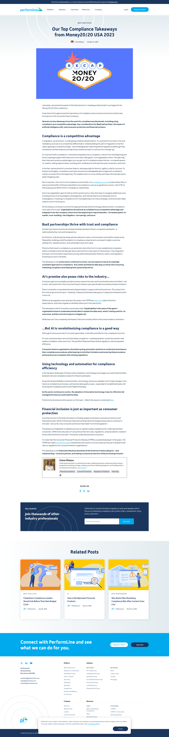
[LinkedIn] (60, 475)
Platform (50, 9)
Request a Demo (140, 9)
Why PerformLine (69, 668)
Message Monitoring (93, 688)
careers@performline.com (28, 683)
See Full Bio (82, 468)
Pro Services (68, 694)
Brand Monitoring (69, 674)
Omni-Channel (68, 676)
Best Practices (84, 23)
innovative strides (62, 442)
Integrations (68, 688)
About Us (67, 706)
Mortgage (113, 679)
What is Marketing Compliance (92, 710)
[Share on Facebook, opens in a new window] (80, 491)
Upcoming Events (116, 715)
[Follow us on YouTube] (31, 664)
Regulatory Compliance (71, 671)
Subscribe (126, 521)
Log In (126, 9)
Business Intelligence (70, 691)
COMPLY (113, 709)
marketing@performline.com (30, 678)
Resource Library (92, 717)
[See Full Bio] (87, 468)
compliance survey (100, 182)
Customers (74, 9)
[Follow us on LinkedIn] (26, 664)
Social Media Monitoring (94, 679)
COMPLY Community (117, 712)
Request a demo (119, 645)
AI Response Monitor (93, 674)
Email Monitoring (92, 682)
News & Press (68, 709)
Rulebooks (67, 682)
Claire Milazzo (79, 42)
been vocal (98, 300)
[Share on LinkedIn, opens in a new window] (88, 491)
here (112, 400)
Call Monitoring (92, 685)
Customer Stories (69, 715)
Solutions (62, 9)
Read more (114, 2)
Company (98, 9)
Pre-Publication (92, 671)
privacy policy (94, 724)
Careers (66, 712)
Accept (120, 729)
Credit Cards (114, 674)
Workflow (67, 685)
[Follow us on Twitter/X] (21, 664)
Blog (88, 714)
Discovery (67, 679)
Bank (112, 671)
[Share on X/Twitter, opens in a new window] (84, 491)
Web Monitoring (92, 676)
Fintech (112, 676)
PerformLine (31, 9)
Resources (85, 9)
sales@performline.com (28, 681)
